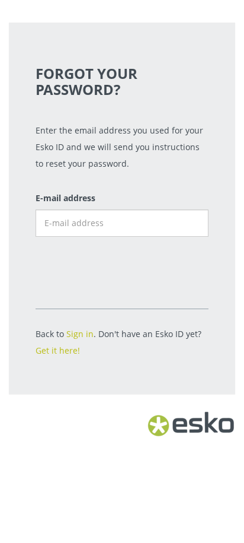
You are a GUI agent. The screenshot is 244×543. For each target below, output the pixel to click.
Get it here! (58, 350)
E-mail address (65, 198)
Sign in (80, 333)
